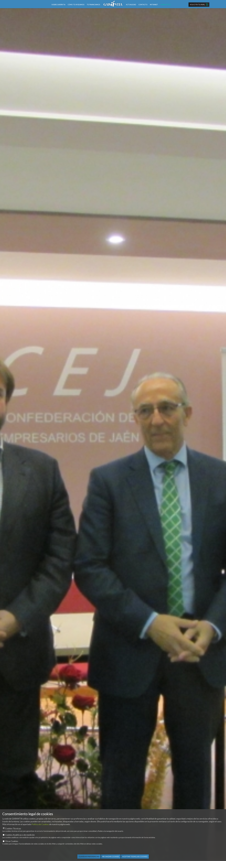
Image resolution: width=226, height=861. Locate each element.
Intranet (154, 5)
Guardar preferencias (89, 856)
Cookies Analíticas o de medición (20, 835)
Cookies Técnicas (13, 828)
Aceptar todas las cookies (134, 856)
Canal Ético (165, 5)
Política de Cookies (40, 824)
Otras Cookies (11, 841)
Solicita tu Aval (197, 5)
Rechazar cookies (110, 856)
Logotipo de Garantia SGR (113, 4)
